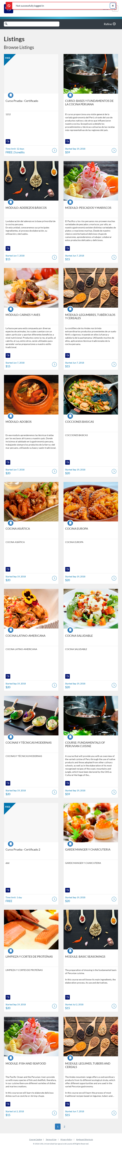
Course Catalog (35, 1139)
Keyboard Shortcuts (84, 1139)
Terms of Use (51, 1139)
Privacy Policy (66, 1139)
